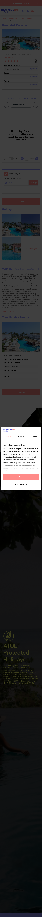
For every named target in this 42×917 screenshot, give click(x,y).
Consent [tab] (7, 437)
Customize (19, 484)
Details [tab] (21, 437)
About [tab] (34, 437)
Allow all (21, 477)
